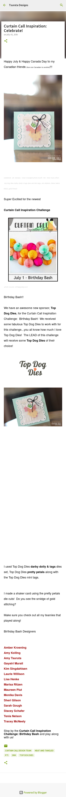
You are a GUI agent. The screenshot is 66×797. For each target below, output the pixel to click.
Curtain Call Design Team (18, 751)
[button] (6, 41)
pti (6, 755)
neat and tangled (44, 751)
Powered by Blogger (35, 792)
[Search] (61, 5)
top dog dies (26, 755)
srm (14, 755)
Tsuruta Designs (18, 5)
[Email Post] (6, 747)
